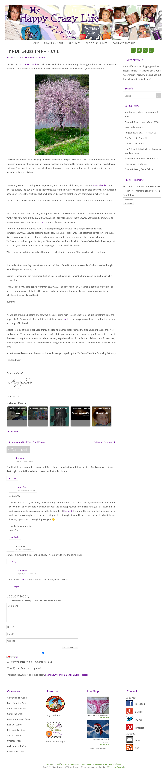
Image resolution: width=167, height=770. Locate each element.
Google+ (139, 711)
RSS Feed (55, 764)
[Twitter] (139, 50)
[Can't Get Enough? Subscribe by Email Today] (129, 741)
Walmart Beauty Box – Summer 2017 (143, 158)
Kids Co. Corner (14, 724)
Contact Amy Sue (100, 764)
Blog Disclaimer (114, 764)
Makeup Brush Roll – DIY (60, 410)
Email (138, 739)
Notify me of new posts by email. (26, 668)
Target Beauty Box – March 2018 (140, 132)
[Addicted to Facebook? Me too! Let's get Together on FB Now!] (129, 705)
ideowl (20, 396)
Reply (13, 478)
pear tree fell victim (28, 64)
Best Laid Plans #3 (134, 127)
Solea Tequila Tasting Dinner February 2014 (80, 410)
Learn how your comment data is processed (66, 674)
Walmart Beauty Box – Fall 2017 (140, 169)
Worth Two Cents (15, 751)
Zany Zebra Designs (98, 748)
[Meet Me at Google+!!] (129, 713)
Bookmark (15, 431)
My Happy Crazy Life (116, 767)
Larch (65, 319)
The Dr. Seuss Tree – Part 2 (17, 410)
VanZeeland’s (99, 185)
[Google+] (151, 50)
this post (67, 510)
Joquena (20, 458)
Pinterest (139, 727)
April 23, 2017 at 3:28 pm (24, 549)
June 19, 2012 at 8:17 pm (24, 461)
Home (48, 764)
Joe (43, 221)
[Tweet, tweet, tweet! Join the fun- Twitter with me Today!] (129, 721)
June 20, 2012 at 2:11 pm (26, 490)
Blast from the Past (16, 703)
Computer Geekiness (17, 708)
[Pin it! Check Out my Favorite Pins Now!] (129, 729)
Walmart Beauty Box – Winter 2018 (142, 121)
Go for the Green (15, 713)
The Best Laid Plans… (135, 143)
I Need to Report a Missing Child (102, 410)
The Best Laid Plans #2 (136, 138)
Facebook (140, 703)
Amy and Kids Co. (68, 764)
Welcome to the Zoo (36, 57)
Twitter (138, 719)
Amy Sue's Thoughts (17, 697)
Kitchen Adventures (16, 730)
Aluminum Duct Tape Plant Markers (28, 442)
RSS (137, 748)
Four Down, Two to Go (136, 163)
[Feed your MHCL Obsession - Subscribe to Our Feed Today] (129, 749)
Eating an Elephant (103, 442)
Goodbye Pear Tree (38, 408)
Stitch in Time (14, 735)
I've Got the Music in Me (18, 719)
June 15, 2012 (17, 57)
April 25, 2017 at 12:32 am (27, 574)
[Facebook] (133, 50)
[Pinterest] (145, 50)
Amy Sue (22, 486)
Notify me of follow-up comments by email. (31, 661)
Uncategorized (14, 740)
